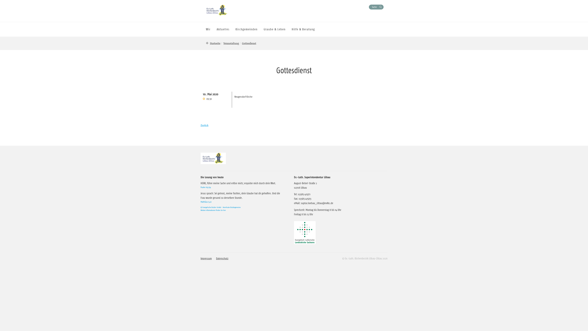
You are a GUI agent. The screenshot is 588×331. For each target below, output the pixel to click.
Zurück (204, 125)
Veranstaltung (231, 43)
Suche (374, 7)
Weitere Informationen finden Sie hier (213, 210)
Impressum (206, 258)
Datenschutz (222, 258)
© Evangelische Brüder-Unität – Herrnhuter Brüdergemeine (221, 207)
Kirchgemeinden (247, 29)
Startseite (215, 43)
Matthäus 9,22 (206, 201)
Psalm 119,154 (206, 187)
